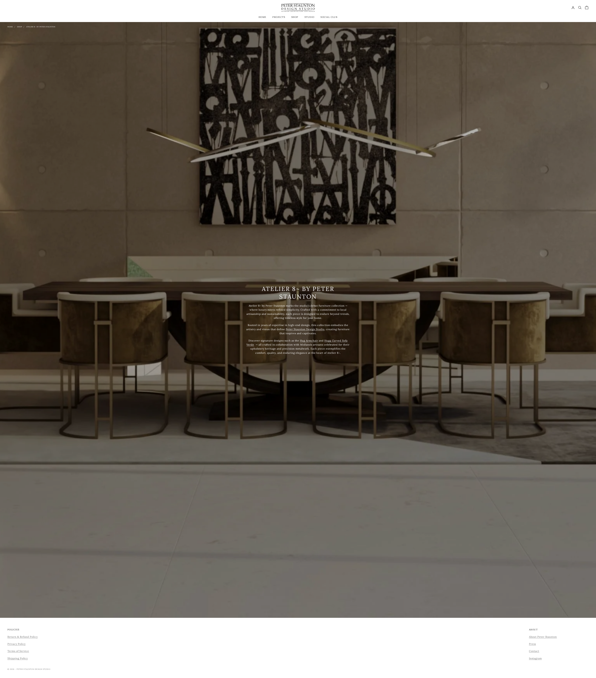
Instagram (535, 658)
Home (10, 27)
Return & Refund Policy (22, 636)
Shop (19, 27)
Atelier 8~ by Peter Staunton (40, 27)
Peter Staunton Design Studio (305, 329)
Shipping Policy (17, 658)
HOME (262, 17)
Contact (534, 651)
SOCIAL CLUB (329, 17)
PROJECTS (278, 17)
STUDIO (309, 17)
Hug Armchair (309, 340)
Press (532, 643)
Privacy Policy (16, 643)
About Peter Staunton (543, 636)
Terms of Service (18, 651)
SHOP (294, 17)
